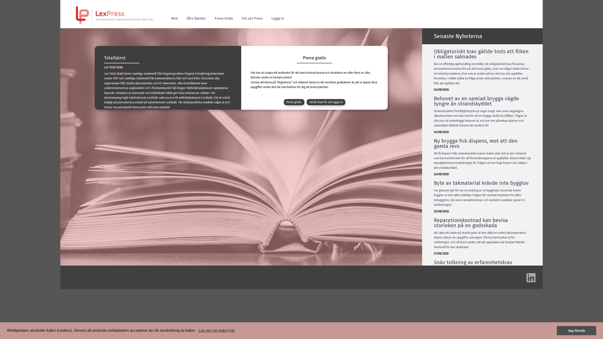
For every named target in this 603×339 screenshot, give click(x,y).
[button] (197, 331)
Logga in (277, 18)
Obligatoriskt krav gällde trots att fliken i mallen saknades (481, 54)
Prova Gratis (224, 18)
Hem (174, 18)
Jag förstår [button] (576, 330)
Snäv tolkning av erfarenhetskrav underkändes (473, 265)
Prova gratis (294, 102)
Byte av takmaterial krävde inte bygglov (481, 183)
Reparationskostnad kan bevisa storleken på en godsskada (471, 223)
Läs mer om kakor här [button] (217, 330)
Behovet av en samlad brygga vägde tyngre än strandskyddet (476, 101)
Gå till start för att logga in (326, 102)
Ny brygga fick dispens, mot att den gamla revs (475, 143)
